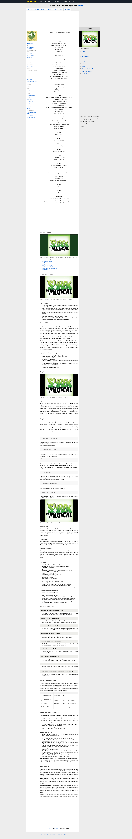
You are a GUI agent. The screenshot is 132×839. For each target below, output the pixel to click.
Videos (37, 9)
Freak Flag (29, 108)
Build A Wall (29, 106)
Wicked (83, 63)
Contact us (52, 834)
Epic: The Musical (86, 73)
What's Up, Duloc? (30, 66)
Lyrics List (29, 9)
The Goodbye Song (30, 55)
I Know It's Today (30, 74)
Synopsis (67, 9)
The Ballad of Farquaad (31, 95)
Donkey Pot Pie (29, 79)
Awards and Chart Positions (48, 266)
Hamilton (84, 51)
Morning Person (30, 90)
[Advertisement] (52, 21)
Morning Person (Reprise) (31, 103)
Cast (61, 9)
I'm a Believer (29, 119)
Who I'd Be (29, 86)
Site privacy (59, 834)
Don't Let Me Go (30, 57)
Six (82, 54)
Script (55, 9)
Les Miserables (85, 56)
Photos (43, 9)
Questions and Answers (47, 265)
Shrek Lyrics (30, 43)
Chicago (83, 61)
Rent (83, 59)
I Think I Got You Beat (31, 91)
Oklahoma (84, 66)
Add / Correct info (44, 834)
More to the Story (30, 115)
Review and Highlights (47, 261)
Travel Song (29, 75)
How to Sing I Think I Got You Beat (49, 268)
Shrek (80, 5)
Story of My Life (29, 53)
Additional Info (45, 269)
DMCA (66, 834)
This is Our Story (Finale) (31, 117)
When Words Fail (30, 101)
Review (49, 9)
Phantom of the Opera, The (88, 68)
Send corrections (59, 802)
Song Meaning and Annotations (49, 262)
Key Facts (44, 264)
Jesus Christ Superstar (87, 71)
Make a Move (29, 99)
